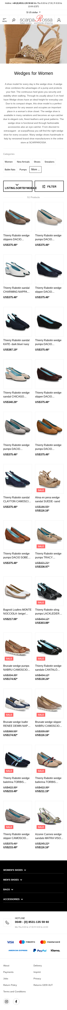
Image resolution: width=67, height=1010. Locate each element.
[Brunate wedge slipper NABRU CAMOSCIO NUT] (49, 703)
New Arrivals (23, 161)
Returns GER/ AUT (43, 985)
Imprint (37, 972)
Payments (8, 972)
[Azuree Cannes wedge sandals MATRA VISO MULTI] (49, 815)
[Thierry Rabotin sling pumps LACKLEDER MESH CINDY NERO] (49, 591)
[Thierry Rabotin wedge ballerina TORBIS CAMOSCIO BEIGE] (49, 759)
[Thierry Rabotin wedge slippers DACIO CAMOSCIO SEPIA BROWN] (17, 216)
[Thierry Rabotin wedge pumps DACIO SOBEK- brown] (17, 535)
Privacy (37, 978)
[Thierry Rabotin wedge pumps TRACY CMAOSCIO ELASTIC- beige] (49, 535)
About (6, 965)
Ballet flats (10, 169)
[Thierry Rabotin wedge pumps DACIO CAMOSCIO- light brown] (49, 426)
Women (9, 161)
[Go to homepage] (36, 19)
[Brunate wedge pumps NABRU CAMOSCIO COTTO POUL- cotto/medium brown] (17, 647)
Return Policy (10, 985)
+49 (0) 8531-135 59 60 (22, 3)
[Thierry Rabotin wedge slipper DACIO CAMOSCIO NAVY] (49, 269)
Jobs (5, 978)
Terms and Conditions (14, 991)
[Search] (13, 19)
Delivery (38, 965)
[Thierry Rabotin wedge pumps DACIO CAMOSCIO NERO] (49, 321)
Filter (51, 186)
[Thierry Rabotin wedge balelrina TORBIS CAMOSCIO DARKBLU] (17, 759)
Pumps (23, 169)
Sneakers (49, 161)
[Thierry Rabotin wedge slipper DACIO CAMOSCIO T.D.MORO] (49, 374)
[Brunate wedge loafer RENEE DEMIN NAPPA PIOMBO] (17, 703)
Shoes (37, 161)
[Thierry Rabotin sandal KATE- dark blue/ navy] (17, 321)
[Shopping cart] (65, 19)
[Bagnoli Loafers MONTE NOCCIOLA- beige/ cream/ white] (17, 591)
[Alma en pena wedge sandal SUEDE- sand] (49, 478)
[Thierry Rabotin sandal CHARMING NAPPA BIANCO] (17, 269)
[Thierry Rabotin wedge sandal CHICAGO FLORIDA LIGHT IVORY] (17, 374)
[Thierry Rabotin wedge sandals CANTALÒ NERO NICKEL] (49, 647)
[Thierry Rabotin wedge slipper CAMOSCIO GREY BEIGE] (17, 815)
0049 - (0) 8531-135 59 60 (32, 922)
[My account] (59, 19)
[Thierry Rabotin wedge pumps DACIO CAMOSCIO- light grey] (17, 426)
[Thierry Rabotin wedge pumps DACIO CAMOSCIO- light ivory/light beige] (49, 216)
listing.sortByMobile (18, 188)
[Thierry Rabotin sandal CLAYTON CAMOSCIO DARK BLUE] (17, 478)
